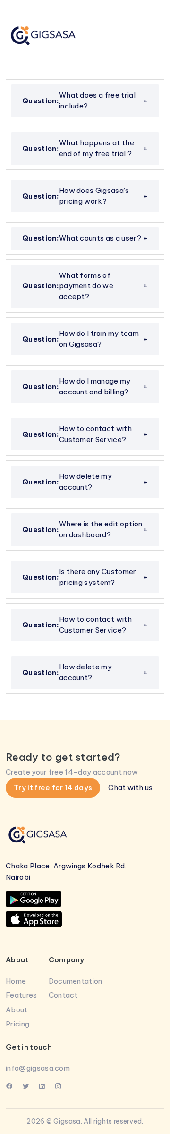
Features (21, 995)
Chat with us (130, 787)
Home (16, 980)
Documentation (75, 980)
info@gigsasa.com (38, 1068)
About (17, 1009)
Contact (63, 995)
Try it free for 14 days (53, 787)
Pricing (17, 1023)
